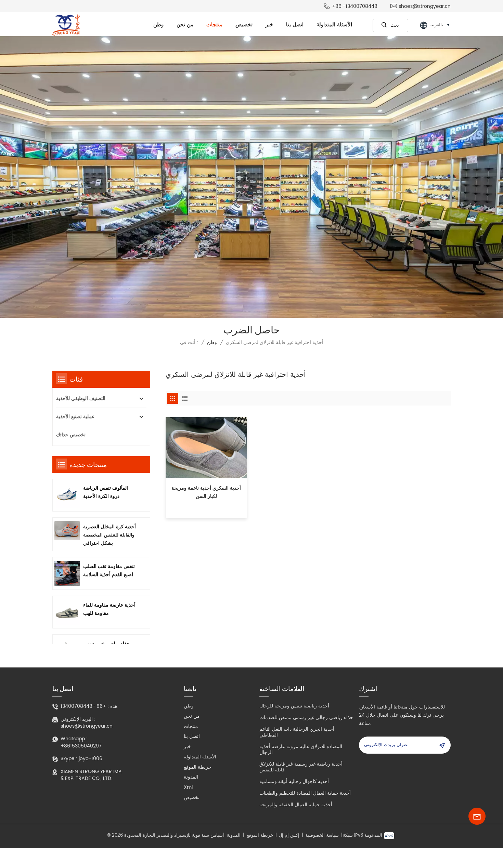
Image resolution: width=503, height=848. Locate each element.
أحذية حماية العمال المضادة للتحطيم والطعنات (305, 793)
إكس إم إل (289, 835)
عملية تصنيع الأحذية (75, 417)
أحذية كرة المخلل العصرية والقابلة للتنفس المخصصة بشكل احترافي (109, 535)
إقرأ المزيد (206, 513)
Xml (188, 787)
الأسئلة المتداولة (334, 25)
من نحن (185, 25)
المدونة (191, 777)
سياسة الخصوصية (322, 835)
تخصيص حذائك (71, 435)
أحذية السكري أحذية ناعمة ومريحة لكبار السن (206, 492)
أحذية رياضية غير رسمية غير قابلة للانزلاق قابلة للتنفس (301, 767)
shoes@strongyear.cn (425, 6)
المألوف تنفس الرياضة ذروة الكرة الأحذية (105, 492)
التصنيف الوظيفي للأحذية (80, 398)
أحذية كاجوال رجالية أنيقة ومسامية (294, 781)
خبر (269, 25)
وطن (158, 25)
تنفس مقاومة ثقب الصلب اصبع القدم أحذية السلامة (109, 570)
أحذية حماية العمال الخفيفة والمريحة (295, 805)
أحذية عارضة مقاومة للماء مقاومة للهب (109, 609)
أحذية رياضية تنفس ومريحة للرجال (294, 706)
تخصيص (244, 25)
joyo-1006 (90, 759)
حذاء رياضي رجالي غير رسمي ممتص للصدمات (306, 717)
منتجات (214, 25)
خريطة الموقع (197, 767)
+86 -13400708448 (354, 6)
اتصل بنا (295, 25)
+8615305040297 (81, 746)
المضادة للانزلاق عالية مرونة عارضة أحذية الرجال (300, 749)
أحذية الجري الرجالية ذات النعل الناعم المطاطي (296, 732)
